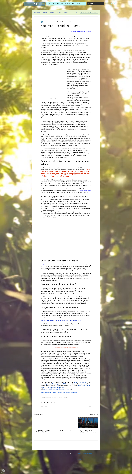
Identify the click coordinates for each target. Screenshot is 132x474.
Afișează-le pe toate (93, 414)
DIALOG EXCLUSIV (64, 430)
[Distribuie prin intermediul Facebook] (41, 402)
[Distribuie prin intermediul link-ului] (51, 402)
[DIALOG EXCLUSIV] (66, 422)
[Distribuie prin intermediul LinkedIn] (48, 402)
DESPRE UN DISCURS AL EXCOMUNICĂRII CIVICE (42, 431)
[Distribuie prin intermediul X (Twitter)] (44, 402)
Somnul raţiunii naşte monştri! (48, 397)
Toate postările (37, 12)
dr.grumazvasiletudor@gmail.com (84, 463)
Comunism (52, 12)
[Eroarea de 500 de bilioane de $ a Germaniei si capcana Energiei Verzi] (88, 422)
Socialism (59, 397)
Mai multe (66, 12)
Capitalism (45, 12)
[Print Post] (54, 402)
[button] (67, 3)
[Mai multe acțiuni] (90, 22)
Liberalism (59, 12)
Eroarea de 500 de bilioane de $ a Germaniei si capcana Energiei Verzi (88, 431)
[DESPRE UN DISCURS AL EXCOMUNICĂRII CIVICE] (44, 422)
